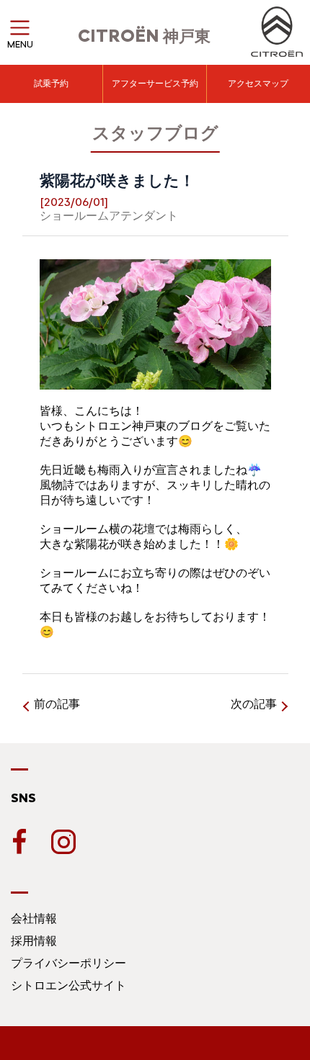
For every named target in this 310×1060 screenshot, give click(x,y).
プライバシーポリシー (68, 963)
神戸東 (144, 36)
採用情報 (34, 941)
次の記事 (254, 704)
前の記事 (57, 704)
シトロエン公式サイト (68, 985)
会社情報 (34, 918)
